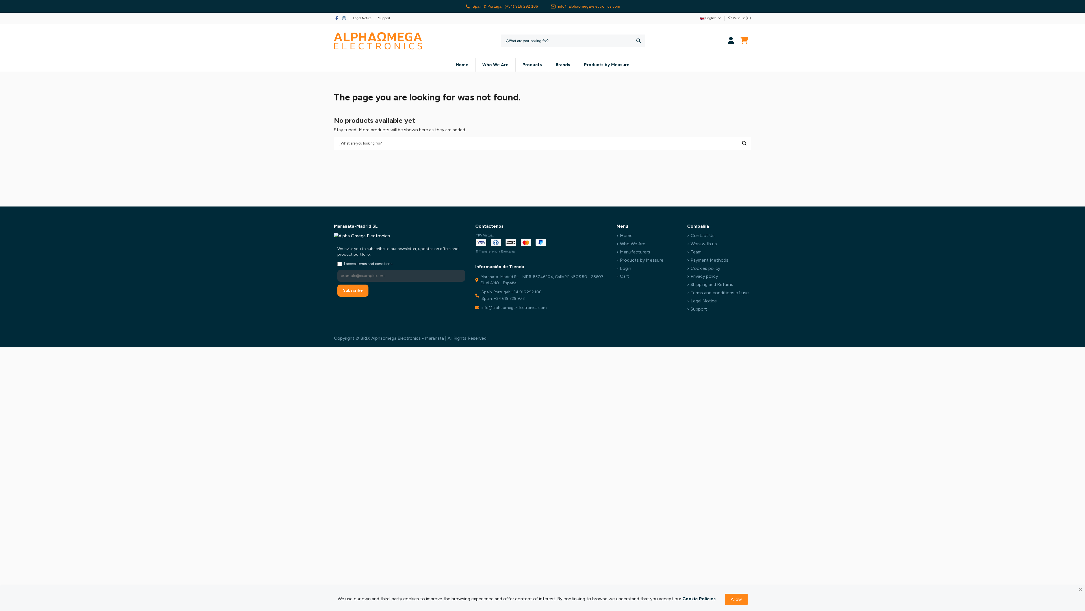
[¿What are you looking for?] (638, 41)
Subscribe (353, 290)
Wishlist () (741, 18)
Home (626, 235)
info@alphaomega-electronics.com (589, 6)
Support (384, 18)
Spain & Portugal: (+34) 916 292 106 (505, 6)
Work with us (704, 243)
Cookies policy (705, 268)
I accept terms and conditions (368, 264)
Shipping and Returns (712, 284)
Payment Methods (709, 260)
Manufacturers (635, 252)
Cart (624, 276)
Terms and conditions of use (720, 292)
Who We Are (632, 243)
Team (696, 252)
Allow (736, 599)
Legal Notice (362, 18)
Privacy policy (704, 276)
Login (625, 268)
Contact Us (703, 235)
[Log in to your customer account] (731, 41)
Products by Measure (641, 260)
